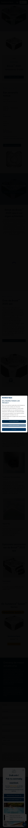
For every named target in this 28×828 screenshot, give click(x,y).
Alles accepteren (14, 421)
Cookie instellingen (14, 425)
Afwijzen (14, 429)
